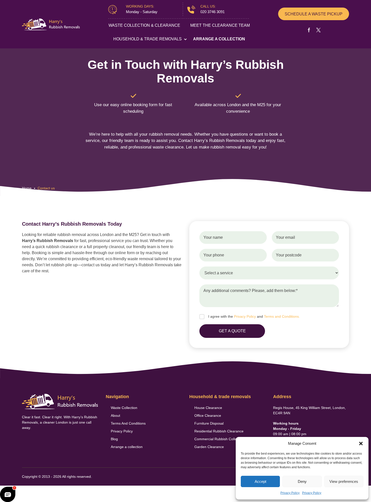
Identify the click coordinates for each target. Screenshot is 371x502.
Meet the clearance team (220, 25)
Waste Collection (124, 408)
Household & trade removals (147, 39)
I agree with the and (254, 316)
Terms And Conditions (128, 423)
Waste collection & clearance (144, 25)
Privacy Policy (290, 493)
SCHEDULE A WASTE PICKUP (313, 14)
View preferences (343, 481)
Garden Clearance (209, 447)
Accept (260, 481)
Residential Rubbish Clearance (219, 431)
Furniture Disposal (209, 423)
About (115, 416)
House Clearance (208, 408)
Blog (114, 439)
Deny (302, 481)
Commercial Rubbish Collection (219, 439)
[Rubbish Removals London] (51, 24)
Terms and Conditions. (282, 316)
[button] (360, 443)
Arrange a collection (219, 39)
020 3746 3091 (212, 12)
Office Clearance (207, 416)
